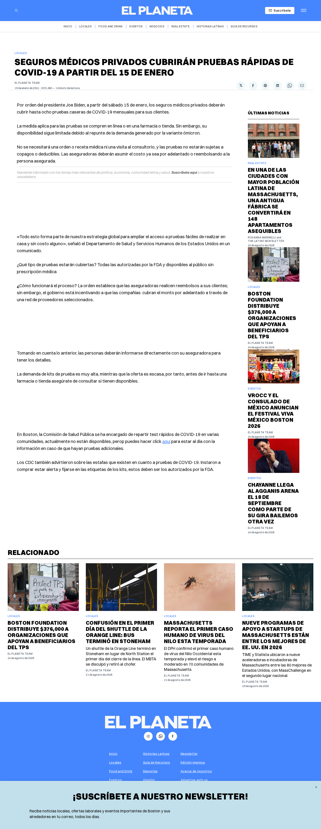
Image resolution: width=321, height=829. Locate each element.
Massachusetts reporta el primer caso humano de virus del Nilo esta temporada (198, 631)
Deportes (150, 771)
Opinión (149, 780)
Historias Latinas (210, 26)
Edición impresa (193, 762)
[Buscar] (16, 10)
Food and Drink (110, 26)
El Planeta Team (27, 82)
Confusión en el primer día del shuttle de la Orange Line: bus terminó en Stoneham (120, 631)
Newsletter (189, 754)
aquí (166, 441)
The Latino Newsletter (266, 241)
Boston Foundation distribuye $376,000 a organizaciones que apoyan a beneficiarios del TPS (272, 315)
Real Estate (180, 26)
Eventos (136, 26)
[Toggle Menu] (303, 10)
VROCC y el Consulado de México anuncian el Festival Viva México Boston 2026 (273, 410)
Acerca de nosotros (196, 771)
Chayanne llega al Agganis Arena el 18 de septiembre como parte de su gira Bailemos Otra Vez (273, 503)
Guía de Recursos (244, 26)
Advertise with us (194, 780)
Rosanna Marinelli (262, 237)
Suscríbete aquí (184, 172)
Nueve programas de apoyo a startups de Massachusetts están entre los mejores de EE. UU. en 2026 (275, 635)
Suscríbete (282, 10)
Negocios (157, 26)
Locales (85, 26)
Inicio (68, 26)
